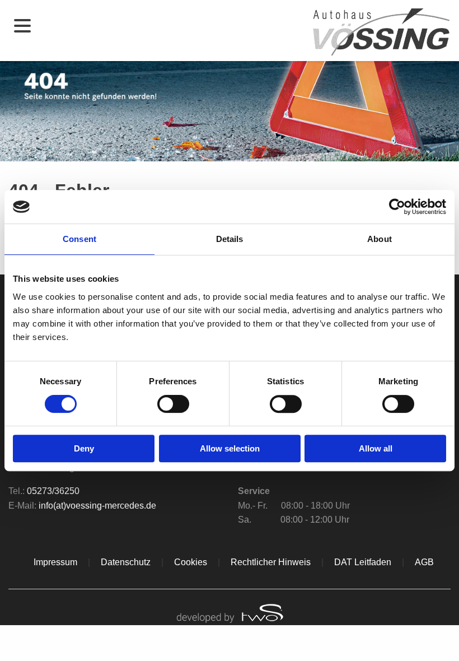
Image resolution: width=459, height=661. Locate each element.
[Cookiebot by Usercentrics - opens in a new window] (397, 206)
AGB (424, 562)
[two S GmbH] (229, 612)
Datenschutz (126, 562)
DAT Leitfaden (362, 562)
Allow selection (230, 448)
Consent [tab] (79, 239)
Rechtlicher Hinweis (271, 562)
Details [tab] (229, 239)
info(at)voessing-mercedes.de (97, 505)
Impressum (55, 562)
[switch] (173, 404)
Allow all (375, 448)
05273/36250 (53, 491)
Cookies (190, 562)
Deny (84, 448)
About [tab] (379, 239)
